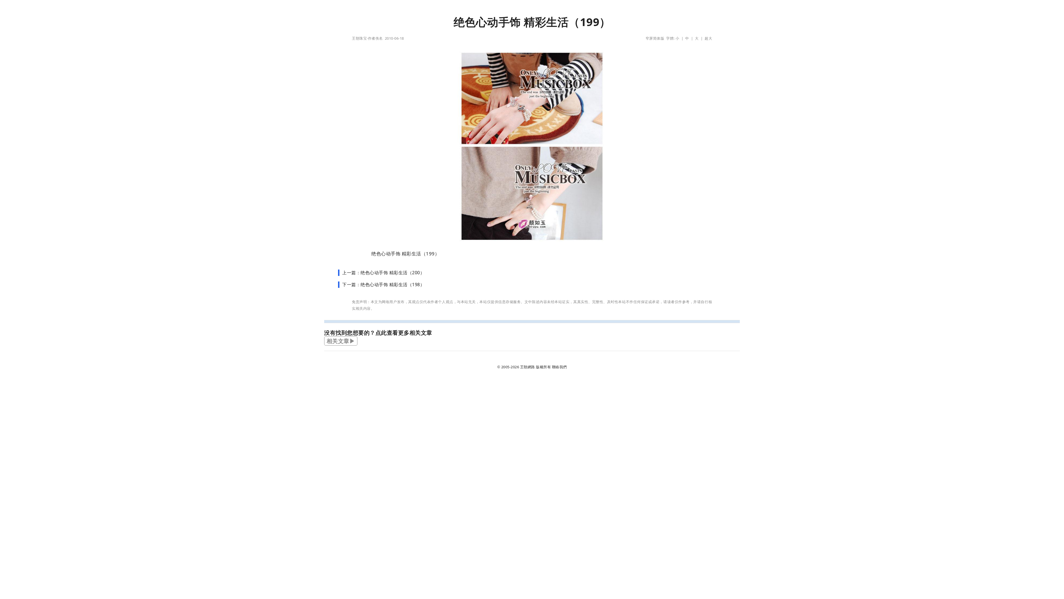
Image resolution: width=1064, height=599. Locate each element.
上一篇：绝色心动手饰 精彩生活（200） (383, 273)
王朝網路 (527, 366)
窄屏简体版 (655, 38)
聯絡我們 (559, 366)
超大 (708, 38)
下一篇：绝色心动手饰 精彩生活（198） (383, 284)
